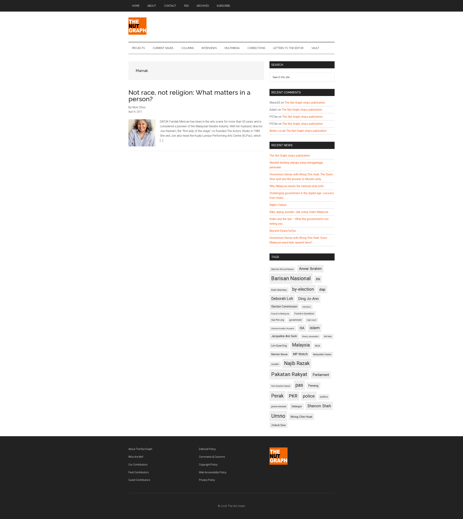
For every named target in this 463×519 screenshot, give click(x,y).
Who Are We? (135, 456)
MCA (317, 346)
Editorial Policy (207, 449)
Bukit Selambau (279, 290)
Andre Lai (275, 131)
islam (315, 327)
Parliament (321, 375)
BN (318, 279)
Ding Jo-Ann (308, 298)
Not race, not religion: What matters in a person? (189, 96)
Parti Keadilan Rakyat (280, 386)
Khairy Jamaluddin (310, 336)
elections (307, 307)
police (309, 396)
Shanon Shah (319, 405)
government (295, 320)
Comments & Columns (212, 456)
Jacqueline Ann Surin (284, 336)
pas (299, 385)
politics (324, 396)
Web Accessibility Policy (212, 472)
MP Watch (300, 354)
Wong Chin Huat (301, 416)
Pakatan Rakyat (289, 374)
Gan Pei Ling (277, 320)
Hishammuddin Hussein (282, 328)
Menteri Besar (279, 354)
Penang (313, 385)
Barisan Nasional (291, 278)
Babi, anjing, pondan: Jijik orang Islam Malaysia (298, 212)
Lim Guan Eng (279, 345)
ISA (302, 328)
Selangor (297, 406)
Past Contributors (138, 472)
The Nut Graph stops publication (305, 102)
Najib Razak (297, 363)
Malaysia (301, 345)
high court (311, 320)
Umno (278, 416)
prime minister (278, 406)
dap (322, 289)
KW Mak (328, 336)
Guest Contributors (139, 480)
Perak (277, 396)
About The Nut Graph (140, 449)
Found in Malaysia (280, 313)
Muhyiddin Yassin (322, 354)
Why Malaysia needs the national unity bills (296, 186)
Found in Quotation (304, 313)
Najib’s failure (277, 205)
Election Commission (284, 306)
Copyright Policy (208, 464)
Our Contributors (138, 464)
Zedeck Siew (278, 425)
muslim (275, 364)
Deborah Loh (282, 298)
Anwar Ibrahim (310, 268)
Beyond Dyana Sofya (282, 230)
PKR (293, 396)
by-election (303, 289)
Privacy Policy (207, 480)
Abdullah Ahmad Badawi (282, 269)
